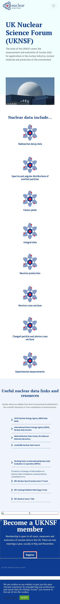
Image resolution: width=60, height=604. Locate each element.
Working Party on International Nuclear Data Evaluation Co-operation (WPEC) (32, 462)
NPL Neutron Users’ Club (24, 499)
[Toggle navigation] (53, 5)
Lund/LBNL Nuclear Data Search (27, 445)
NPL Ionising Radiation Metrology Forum (30, 490)
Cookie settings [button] (10, 597)
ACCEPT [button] (24, 597)
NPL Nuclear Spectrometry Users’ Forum (31, 481)
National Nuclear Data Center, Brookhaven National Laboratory (31, 437)
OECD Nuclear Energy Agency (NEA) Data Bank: (30, 419)
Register (30, 552)
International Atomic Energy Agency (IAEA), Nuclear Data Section (32, 428)
